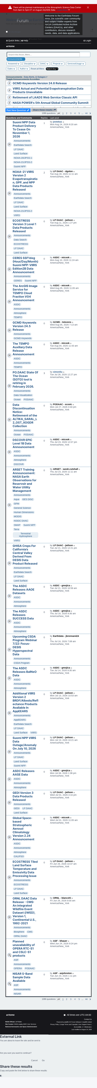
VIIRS (17, 215)
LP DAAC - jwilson (63, 220)
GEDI (16, 808)
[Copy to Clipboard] (1, 1076)
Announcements (22, 141)
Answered (13, 64)
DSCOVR (19, 464)
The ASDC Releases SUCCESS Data (23, 615)
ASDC (17, 304)
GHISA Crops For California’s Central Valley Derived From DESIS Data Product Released (25, 554)
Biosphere (19, 932)
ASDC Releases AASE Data (23, 772)
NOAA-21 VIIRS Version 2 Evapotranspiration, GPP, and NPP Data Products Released (25, 180)
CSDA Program (21, 663)
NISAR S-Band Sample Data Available (23, 977)
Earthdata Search (23, 145)
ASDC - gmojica (61, 585)
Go (43, 1060)
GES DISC (27, 499)
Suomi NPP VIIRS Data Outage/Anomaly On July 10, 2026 (25, 743)
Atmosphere (20, 313)
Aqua (16, 499)
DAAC (43, 64)
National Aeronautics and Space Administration (21, 1026)
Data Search (20, 239)
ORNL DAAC (20, 936)
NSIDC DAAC (21, 520)
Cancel (34, 1060)
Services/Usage (74, 64)
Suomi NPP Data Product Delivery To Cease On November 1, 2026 (24, 129)
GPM (16, 503)
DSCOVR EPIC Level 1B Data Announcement (23, 443)
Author (23, 69)
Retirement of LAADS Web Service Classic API (45, 97)
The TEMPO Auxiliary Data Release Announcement (23, 349)
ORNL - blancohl (62, 898)
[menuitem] (87, 40)
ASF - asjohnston (62, 973)
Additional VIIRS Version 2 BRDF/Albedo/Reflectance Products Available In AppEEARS (25, 702)
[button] (58, 113)
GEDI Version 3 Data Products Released (23, 796)
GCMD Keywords (22, 338)
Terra (16, 529)
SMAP (17, 525)
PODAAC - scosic (62, 404)
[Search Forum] (88, 53)
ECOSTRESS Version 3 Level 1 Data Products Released (24, 226)
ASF (16, 960)
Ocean (17, 399)
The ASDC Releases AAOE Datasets (23, 589)
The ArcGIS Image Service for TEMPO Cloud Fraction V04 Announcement (25, 293)
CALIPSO (19, 856)
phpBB (66, 1022)
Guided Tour (36, 39)
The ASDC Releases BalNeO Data (25, 671)
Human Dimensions (24, 512)
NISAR (17, 993)
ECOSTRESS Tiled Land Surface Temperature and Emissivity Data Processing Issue (25, 869)
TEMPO (18, 317)
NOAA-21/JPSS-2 (23, 162)
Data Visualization (23, 395)
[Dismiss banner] (88, 7)
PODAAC (28, 399)
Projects (57, 64)
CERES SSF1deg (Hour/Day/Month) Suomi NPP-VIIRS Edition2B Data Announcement (25, 265)
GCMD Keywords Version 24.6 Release (40, 83)
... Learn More (61, 10)
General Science (22, 508)
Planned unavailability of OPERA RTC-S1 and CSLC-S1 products (24, 948)
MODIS (17, 516)
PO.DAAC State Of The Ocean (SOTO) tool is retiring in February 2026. (25, 379)
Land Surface (20, 153)
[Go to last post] (63, 121)
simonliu (57, 372)
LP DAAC (19, 149)
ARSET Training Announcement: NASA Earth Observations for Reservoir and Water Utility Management (24, 480)
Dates (10, 69)
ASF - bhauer (60, 941)
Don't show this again (14, 32)
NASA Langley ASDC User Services (25, 1024)
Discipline (29, 64)
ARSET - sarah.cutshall (65, 469)
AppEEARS (20, 720)
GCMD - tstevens (62, 322)
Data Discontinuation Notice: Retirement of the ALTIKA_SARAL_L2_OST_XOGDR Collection (25, 415)
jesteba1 (57, 121)
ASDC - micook (61, 257)
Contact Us (88, 1019)
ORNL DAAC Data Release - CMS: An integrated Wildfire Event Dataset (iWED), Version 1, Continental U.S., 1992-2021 (25, 911)
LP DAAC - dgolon (63, 171)
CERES (18, 280)
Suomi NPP (20, 166)
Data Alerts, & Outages (34, 77)
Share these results (42, 110)
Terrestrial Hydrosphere (25, 534)
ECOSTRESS (21, 244)
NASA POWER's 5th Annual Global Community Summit (51, 103)
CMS (29, 932)
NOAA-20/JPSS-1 (23, 158)
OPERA (18, 968)
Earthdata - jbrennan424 (66, 636)
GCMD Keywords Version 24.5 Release (24, 326)
